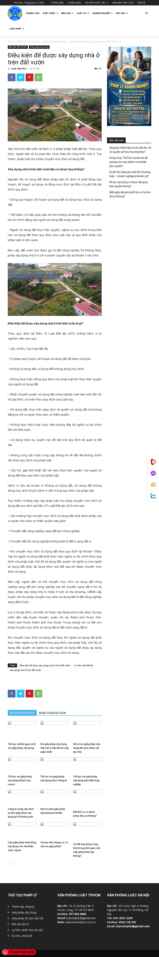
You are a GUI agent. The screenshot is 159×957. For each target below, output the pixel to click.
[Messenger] (153, 473)
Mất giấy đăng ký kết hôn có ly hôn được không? (130, 194)
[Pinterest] (29, 77)
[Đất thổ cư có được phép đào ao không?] (87, 799)
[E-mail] (153, 484)
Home (11, 41)
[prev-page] (10, 863)
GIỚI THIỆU (49, 13)
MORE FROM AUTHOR (52, 713)
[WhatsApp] (38, 77)
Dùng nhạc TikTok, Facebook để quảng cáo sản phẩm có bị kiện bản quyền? (128, 162)
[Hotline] (153, 462)
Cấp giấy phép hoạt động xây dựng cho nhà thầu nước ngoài (22, 846)
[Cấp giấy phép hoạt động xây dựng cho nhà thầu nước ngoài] (22, 830)
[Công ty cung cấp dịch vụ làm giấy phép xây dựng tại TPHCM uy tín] (22, 798)
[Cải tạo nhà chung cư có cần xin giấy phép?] (54, 830)
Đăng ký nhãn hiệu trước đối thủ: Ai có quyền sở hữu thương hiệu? (130, 149)
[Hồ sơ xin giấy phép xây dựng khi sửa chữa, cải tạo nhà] (87, 731)
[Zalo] (153, 495)
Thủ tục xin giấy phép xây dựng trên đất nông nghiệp (86, 780)
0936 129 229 (21, 952)
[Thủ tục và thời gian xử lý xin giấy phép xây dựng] (22, 731)
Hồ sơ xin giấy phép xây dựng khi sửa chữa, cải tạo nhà (86, 748)
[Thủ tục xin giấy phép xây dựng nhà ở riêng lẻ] (54, 765)
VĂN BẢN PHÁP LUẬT (123, 2)
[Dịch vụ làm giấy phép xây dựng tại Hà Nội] (54, 798)
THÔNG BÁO (57, 2)
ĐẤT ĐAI (120, 13)
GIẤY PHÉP (15, 28)
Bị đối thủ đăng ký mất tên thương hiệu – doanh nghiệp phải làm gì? (129, 174)
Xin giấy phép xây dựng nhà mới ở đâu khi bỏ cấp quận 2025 (54, 748)
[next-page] (16, 863)
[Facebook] (12, 77)
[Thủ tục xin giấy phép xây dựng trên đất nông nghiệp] (87, 765)
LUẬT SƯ (81, 13)
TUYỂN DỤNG (74, 2)
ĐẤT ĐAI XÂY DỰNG (29, 41)
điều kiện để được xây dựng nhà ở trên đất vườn (45, 665)
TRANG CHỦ (32, 13)
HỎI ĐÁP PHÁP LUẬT (95, 2)
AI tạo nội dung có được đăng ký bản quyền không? (128, 184)
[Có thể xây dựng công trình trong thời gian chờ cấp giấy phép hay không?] (87, 831)
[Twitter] (20, 77)
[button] (146, 13)
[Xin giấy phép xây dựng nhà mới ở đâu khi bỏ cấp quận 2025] (54, 731)
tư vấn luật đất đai (83, 665)
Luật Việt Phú (18, 68)
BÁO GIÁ (66, 13)
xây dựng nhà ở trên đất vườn (25, 670)
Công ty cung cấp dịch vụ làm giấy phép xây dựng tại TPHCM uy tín (21, 813)
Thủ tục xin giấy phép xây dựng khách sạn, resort (20, 780)
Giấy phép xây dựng (54, 41)
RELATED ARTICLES (22, 713)
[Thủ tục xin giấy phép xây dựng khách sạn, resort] (22, 765)
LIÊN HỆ (141, 2)
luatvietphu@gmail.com (81, 918)
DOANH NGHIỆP (101, 13)
